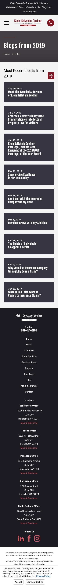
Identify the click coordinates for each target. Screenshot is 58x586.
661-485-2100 (29, 330)
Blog (29, 380)
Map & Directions (29, 423)
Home (29, 344)
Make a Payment (29, 386)
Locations (29, 374)
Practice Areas (29, 362)
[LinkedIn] (21, 538)
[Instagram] (37, 538)
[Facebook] (29, 538)
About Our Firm (29, 356)
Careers (29, 368)
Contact (29, 392)
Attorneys (29, 350)
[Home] (27, 23)
